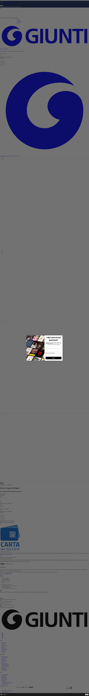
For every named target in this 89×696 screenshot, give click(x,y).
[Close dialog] (61, 336)
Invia (53, 358)
